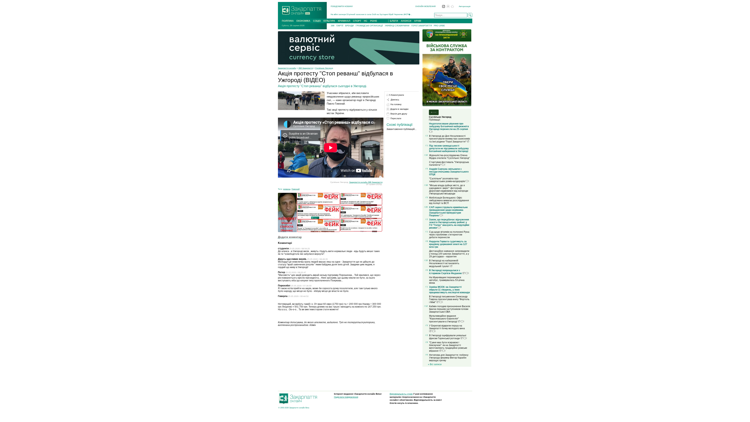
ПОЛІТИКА (288, 21)
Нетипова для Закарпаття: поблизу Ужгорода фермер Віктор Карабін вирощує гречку (448, 358)
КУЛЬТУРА (329, 21)
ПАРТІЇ (339, 25)
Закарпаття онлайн (287, 68)
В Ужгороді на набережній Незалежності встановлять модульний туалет (444, 263)
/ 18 (426, 185)
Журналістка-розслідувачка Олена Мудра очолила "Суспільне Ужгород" (449, 156)
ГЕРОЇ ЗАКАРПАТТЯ (421, 25)
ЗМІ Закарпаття (305, 68)
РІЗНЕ (373, 21)
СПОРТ (357, 21)
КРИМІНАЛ (344, 21)
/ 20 (426, 207)
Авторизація (464, 6)
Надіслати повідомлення (346, 397)
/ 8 (426, 241)
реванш (286, 189)
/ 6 (426, 270)
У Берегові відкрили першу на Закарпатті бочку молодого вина (447, 327)
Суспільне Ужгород (324, 68)
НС (365, 21)
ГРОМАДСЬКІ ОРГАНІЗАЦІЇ (369, 25)
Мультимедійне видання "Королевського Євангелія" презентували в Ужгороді (444, 319)
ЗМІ (332, 25)
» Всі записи (435, 364)
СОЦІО (317, 21)
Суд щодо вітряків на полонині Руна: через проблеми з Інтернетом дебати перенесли (449, 235)
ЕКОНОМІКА (303, 21)
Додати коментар (290, 237)
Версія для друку (398, 114)
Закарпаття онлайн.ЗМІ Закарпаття (365, 182)
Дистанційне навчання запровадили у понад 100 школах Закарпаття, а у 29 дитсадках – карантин (449, 254)
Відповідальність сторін (401, 394)
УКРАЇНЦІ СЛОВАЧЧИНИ (397, 25)
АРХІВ (417, 21)
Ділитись (395, 99)
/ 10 (426, 155)
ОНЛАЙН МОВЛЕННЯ (425, 6)
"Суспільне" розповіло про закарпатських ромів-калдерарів (447, 180)
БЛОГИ (394, 21)
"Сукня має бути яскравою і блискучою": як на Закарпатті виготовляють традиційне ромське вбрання (448, 346)
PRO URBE (439, 25)
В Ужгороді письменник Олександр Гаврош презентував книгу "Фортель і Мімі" (449, 299)
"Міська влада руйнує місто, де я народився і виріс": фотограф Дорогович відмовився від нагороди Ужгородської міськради (448, 189)
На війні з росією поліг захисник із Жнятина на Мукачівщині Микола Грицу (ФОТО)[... (370, 15)
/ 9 (426, 342)
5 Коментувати (396, 95)
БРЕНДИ (349, 25)
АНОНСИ (406, 21)
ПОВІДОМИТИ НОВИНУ (342, 6)
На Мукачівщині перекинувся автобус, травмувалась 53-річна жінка (446, 280)
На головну (396, 104)
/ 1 (426, 145)
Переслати (395, 118)
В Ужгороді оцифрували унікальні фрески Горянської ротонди (447, 337)
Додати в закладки (399, 109)
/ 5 (426, 169)
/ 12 (426, 306)
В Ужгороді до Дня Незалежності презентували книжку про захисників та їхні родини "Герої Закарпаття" (449, 139)
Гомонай (296, 189)
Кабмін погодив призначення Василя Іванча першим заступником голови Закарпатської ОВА (449, 309)
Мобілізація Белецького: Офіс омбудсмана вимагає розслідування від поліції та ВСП (449, 200)
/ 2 (426, 136)
